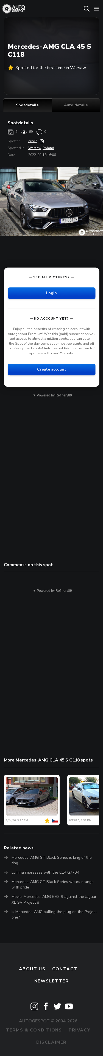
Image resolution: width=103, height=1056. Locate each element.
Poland (48, 148)
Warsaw (34, 148)
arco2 (32, 141)
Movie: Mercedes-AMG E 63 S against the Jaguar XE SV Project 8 (54, 899)
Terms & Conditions (34, 1030)
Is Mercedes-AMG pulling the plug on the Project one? (54, 914)
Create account (51, 369)
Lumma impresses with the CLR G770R (45, 872)
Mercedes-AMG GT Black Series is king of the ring (52, 860)
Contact (64, 969)
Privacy (79, 1030)
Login (51, 293)
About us (32, 969)
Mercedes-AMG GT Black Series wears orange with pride (53, 884)
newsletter (51, 981)
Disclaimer (51, 1042)
